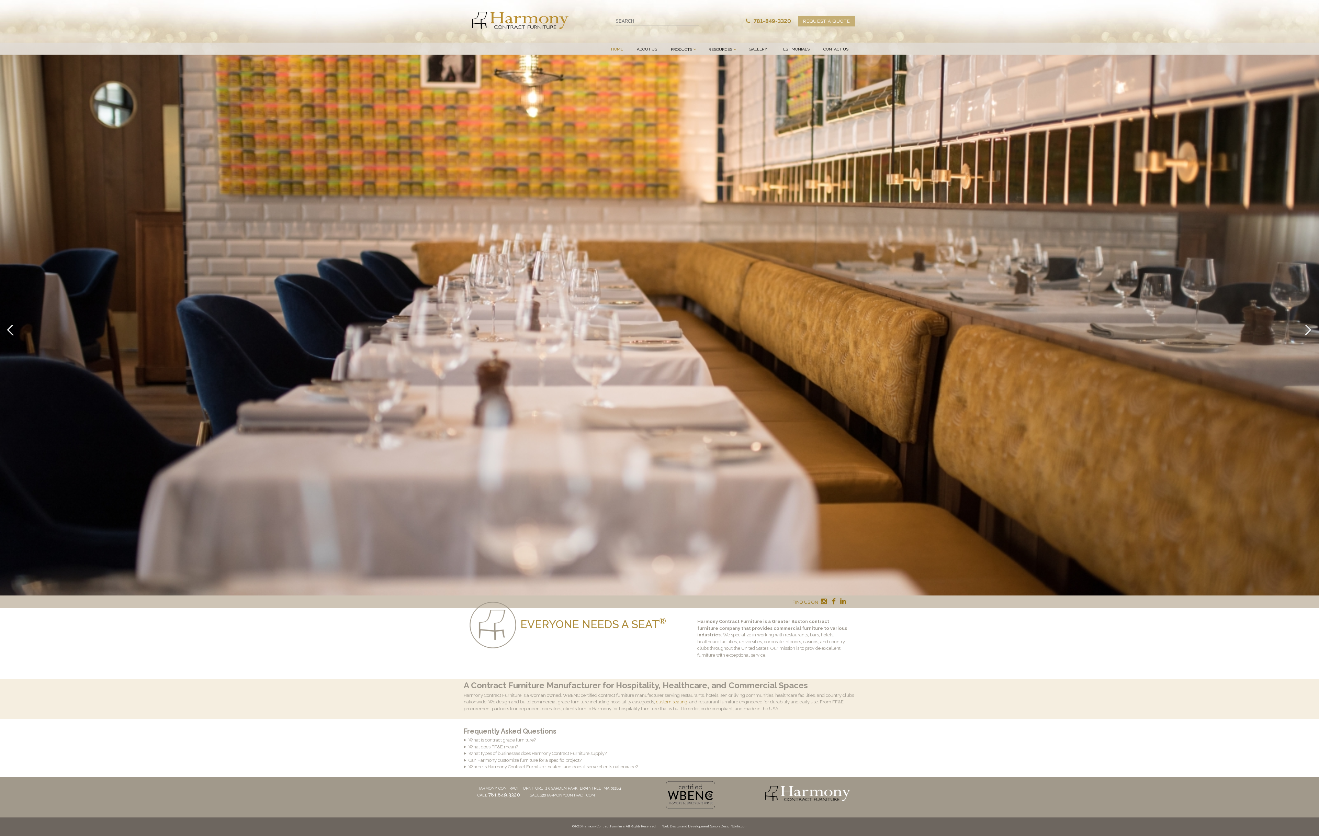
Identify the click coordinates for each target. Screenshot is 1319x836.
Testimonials (795, 49)
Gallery (758, 49)
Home (617, 49)
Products (681, 49)
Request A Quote (826, 21)
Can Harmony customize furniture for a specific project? (525, 760)
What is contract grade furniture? (502, 740)
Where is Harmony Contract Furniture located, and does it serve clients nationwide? (553, 766)
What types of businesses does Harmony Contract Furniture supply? (538, 753)
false (12, 330)
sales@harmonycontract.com (562, 795)
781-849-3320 (771, 21)
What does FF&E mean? (493, 746)
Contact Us (835, 49)
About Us (647, 49)
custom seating (671, 701)
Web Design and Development (685, 826)
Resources (720, 49)
